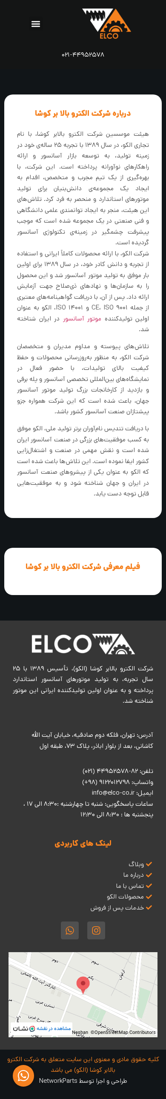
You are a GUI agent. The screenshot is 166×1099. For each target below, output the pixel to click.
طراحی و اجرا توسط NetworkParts (83, 1080)
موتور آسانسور (82, 318)
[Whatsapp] (70, 930)
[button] (36, 24)
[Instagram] (96, 930)
